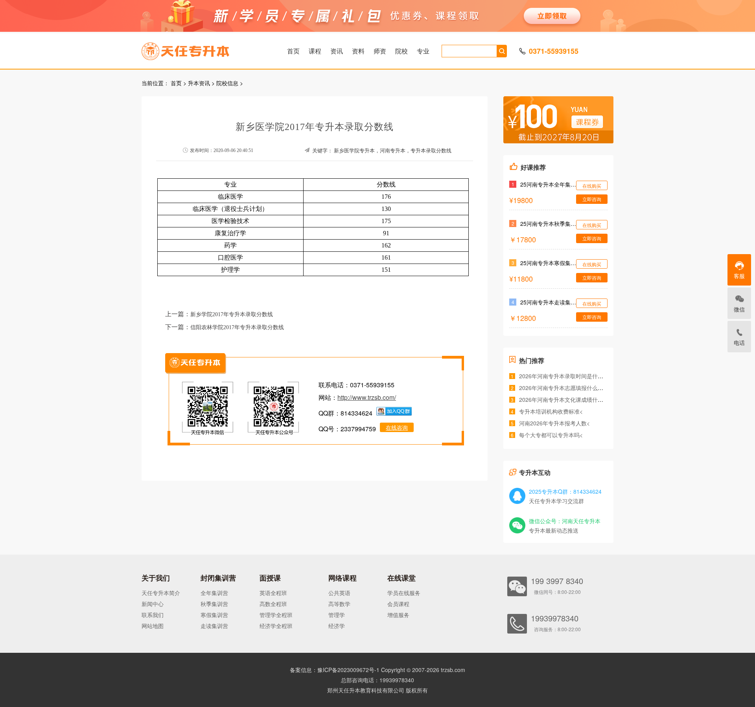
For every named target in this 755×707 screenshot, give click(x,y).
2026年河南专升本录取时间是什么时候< (568, 376)
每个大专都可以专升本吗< (551, 435)
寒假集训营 (214, 614)
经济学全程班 (276, 625)
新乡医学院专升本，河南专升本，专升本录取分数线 (392, 151)
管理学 (336, 614)
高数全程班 (273, 603)
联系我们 (153, 614)
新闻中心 (153, 603)
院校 (401, 50)
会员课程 (398, 603)
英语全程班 (273, 592)
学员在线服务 (403, 592)
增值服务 (398, 614)
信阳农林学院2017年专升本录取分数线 (237, 327)
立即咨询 (591, 199)
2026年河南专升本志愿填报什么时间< (565, 388)
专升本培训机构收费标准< (551, 411)
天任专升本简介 (161, 592)
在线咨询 (397, 427)
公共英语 (339, 592)
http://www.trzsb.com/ (366, 397)
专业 (423, 50)
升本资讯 (199, 83)
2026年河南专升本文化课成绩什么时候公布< (573, 399)
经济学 (336, 625)
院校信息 (227, 83)
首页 (293, 50)
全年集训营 (214, 592)
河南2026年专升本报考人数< (554, 423)
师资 (380, 50)
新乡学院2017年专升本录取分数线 (231, 314)
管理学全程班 (276, 614)
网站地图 (153, 625)
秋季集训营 (214, 603)
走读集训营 (214, 625)
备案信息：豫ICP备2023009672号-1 (334, 670)
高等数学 (339, 603)
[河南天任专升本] (204, 48)
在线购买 (591, 185)
